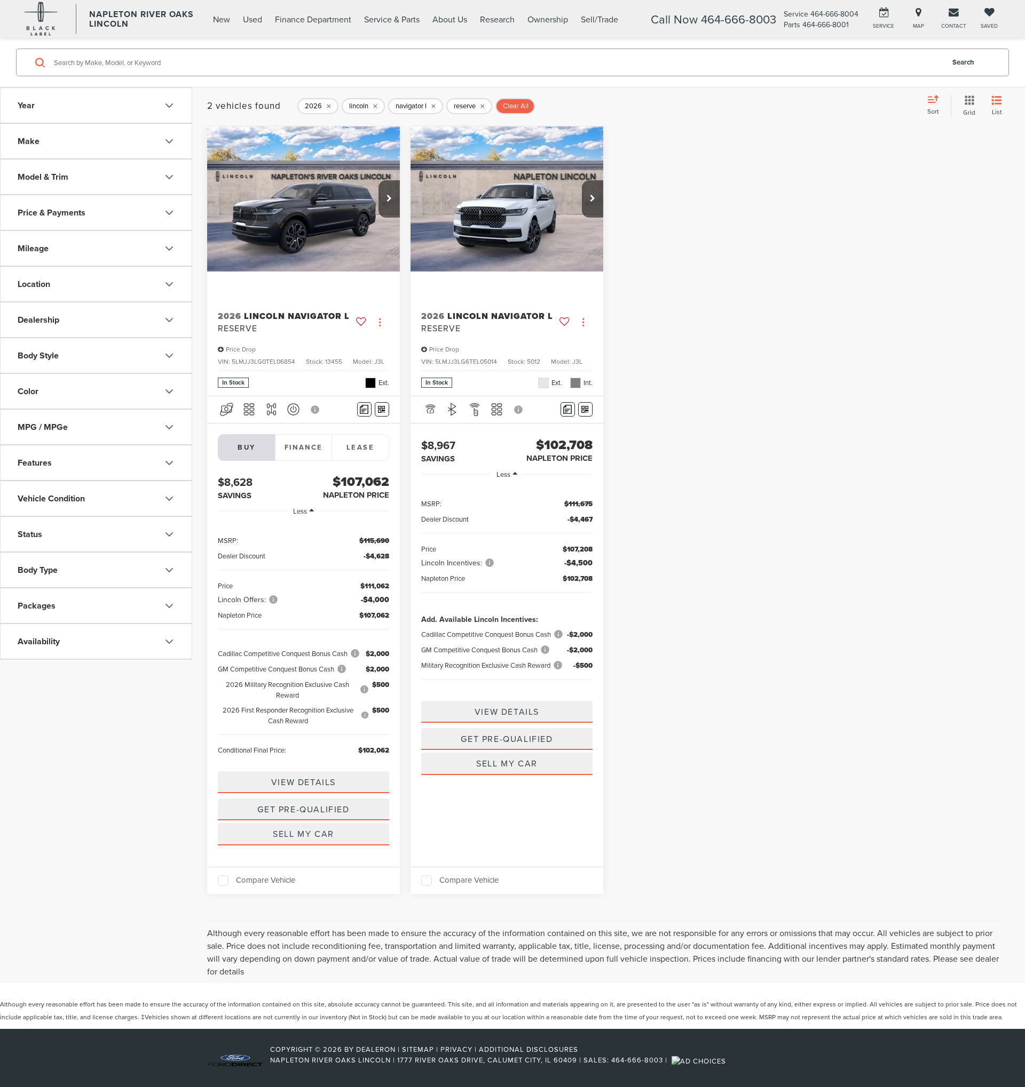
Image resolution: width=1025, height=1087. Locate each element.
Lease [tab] (360, 447)
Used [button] (252, 19)
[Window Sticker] (382, 409)
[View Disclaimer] (315, 409)
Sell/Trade (599, 19)
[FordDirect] (235, 1059)
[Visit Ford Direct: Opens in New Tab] (700, 1060)
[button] (389, 199)
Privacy (456, 1049)
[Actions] (379, 322)
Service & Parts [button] (392, 19)
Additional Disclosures (528, 1049)
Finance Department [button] (313, 19)
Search (963, 62)
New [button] (221, 19)
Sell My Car (303, 834)
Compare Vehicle (265, 880)
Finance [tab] (304, 447)
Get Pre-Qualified (303, 809)
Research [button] (497, 19)
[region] (303, 644)
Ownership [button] (547, 19)
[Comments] (364, 409)
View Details (303, 782)
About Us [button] (449, 19)
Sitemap (418, 1049)
